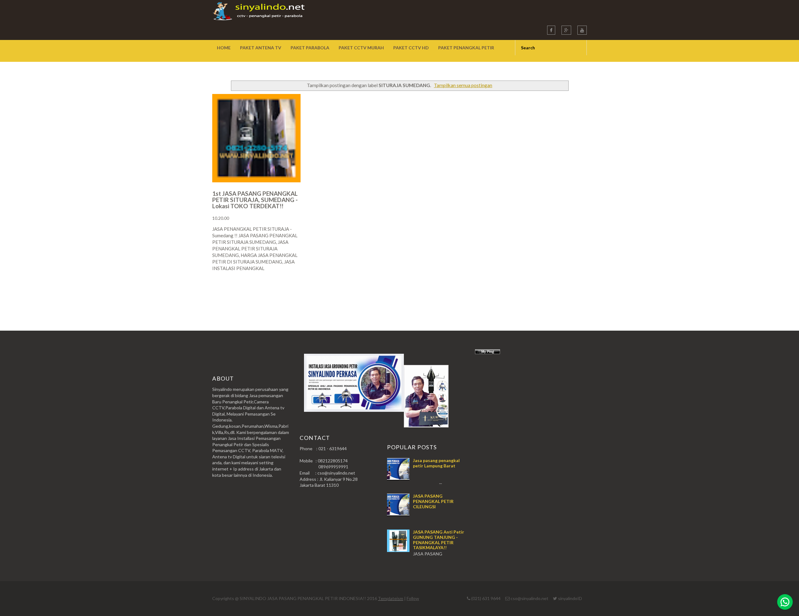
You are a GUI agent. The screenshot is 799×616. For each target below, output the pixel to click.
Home (224, 47)
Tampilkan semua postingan (463, 85)
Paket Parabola (310, 47)
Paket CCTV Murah (361, 47)
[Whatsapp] (785, 602)
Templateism (390, 598)
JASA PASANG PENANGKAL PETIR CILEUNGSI (433, 501)
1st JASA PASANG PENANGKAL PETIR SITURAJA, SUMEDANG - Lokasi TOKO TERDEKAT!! (255, 199)
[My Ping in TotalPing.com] (487, 352)
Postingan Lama (554, 293)
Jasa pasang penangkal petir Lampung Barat (436, 463)
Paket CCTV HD (411, 47)
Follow (413, 598)
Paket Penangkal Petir (466, 47)
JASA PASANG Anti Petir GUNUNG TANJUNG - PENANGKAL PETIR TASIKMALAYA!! (438, 539)
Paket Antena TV (260, 47)
